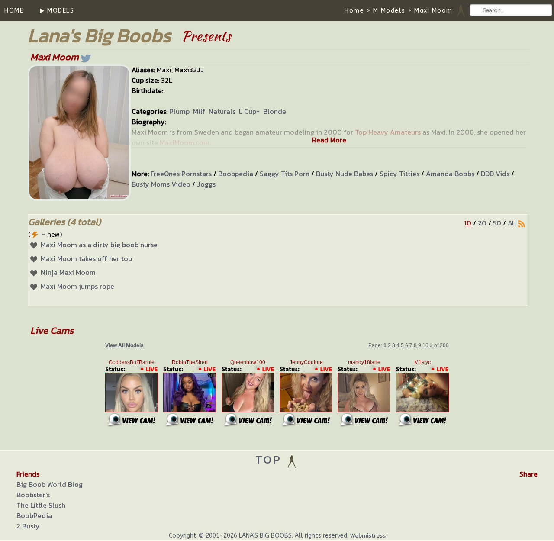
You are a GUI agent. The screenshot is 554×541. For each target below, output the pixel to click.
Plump (179, 111)
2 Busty (28, 526)
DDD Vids (495, 173)
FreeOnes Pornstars (181, 173)
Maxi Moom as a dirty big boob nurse (99, 244)
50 (497, 223)
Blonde (274, 111)
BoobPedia (34, 515)
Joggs (206, 184)
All (512, 223)
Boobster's (33, 494)
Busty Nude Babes (344, 173)
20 (482, 223)
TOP (270, 459)
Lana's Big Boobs (99, 35)
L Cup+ (249, 111)
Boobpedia (235, 173)
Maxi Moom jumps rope (77, 286)
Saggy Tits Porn (284, 173)
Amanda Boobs (450, 173)
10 (467, 223)
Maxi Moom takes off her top (86, 258)
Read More (329, 140)
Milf (199, 111)
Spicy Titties (399, 173)
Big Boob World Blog (49, 484)
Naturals (222, 111)
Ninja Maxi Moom (68, 272)
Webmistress (368, 535)
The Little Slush (40, 505)
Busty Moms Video (161, 184)
